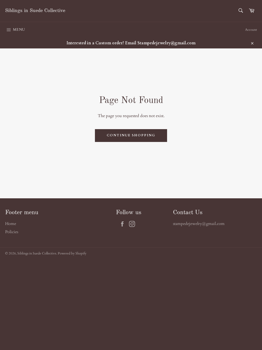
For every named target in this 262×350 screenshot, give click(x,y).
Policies (11, 232)
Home (10, 224)
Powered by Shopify (72, 253)
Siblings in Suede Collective (35, 10)
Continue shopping (131, 135)
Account (251, 29)
